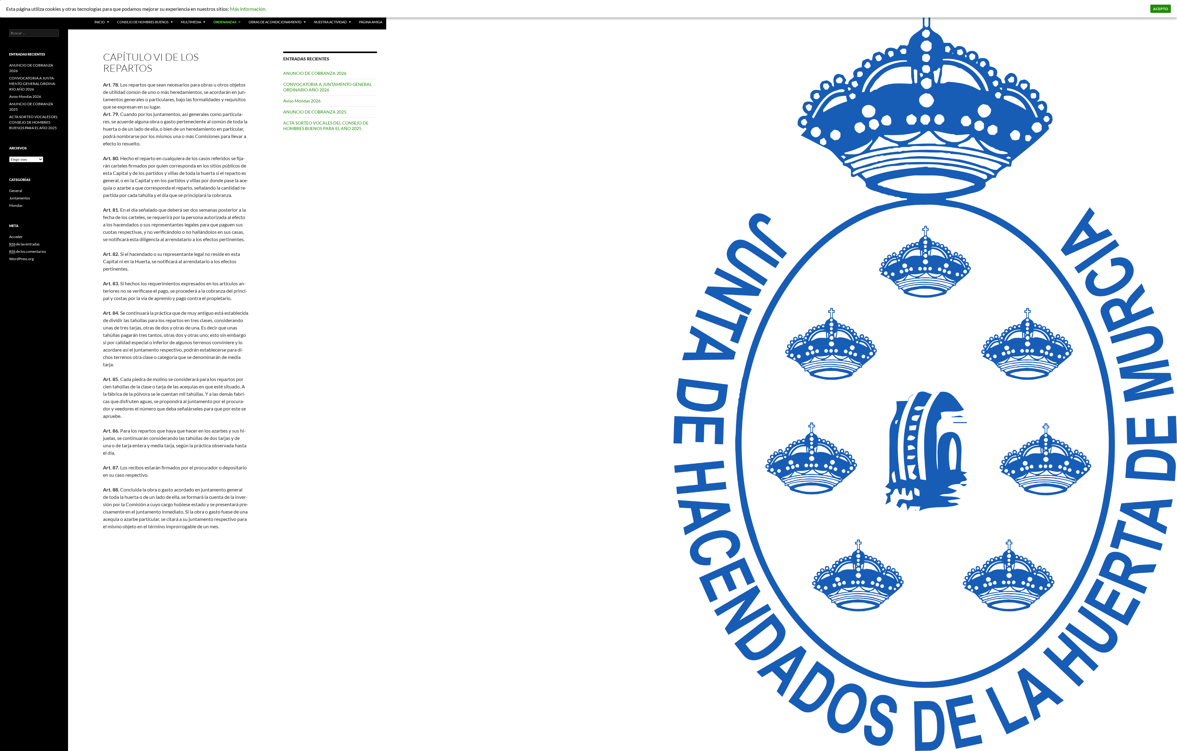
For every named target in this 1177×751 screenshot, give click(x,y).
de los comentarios (27, 251)
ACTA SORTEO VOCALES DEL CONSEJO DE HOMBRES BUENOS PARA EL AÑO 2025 (325, 125)
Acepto (1160, 8)
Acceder (16, 236)
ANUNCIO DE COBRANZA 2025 (314, 111)
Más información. (248, 9)
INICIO (99, 22)
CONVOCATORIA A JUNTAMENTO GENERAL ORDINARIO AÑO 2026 (327, 87)
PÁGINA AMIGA (370, 22)
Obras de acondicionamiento (275, 22)
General (15, 190)
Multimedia (191, 22)
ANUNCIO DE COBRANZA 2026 (314, 73)
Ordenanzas (224, 22)
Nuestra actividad (330, 22)
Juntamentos (19, 198)
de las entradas (24, 244)
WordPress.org (21, 258)
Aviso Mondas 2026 (302, 100)
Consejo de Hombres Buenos (143, 22)
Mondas (15, 205)
